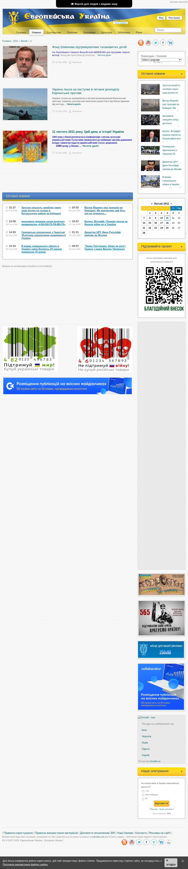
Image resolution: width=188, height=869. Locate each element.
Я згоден (171, 862)
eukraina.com (98, 837)
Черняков (77, 62)
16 (155, 223)
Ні (146, 799)
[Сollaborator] (67, 393)
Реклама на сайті (159, 832)
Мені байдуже (151, 795)
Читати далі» (104, 55)
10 (161, 218)
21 (144, 228)
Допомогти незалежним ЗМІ (97, 832)
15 (150, 223)
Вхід (161, 18)
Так (147, 791)
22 (150, 228)
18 (167, 223)
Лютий (24, 41)
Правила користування (18, 832)
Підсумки (154, 809)
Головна (6, 41)
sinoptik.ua (155, 761)
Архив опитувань (166, 809)
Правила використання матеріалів (56, 832)
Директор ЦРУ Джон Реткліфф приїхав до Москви (172, 165)
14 (144, 223)
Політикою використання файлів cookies (25, 864)
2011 (15, 41)
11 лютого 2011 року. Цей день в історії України (88, 131)
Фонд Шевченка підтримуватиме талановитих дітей (89, 47)
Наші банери (125, 832)
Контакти (141, 832)
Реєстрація (174, 18)
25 (167, 228)
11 (167, 218)
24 (161, 228)
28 (144, 233)
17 (161, 223)
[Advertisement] (69, 183)
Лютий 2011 (161, 203)
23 (155, 228)
